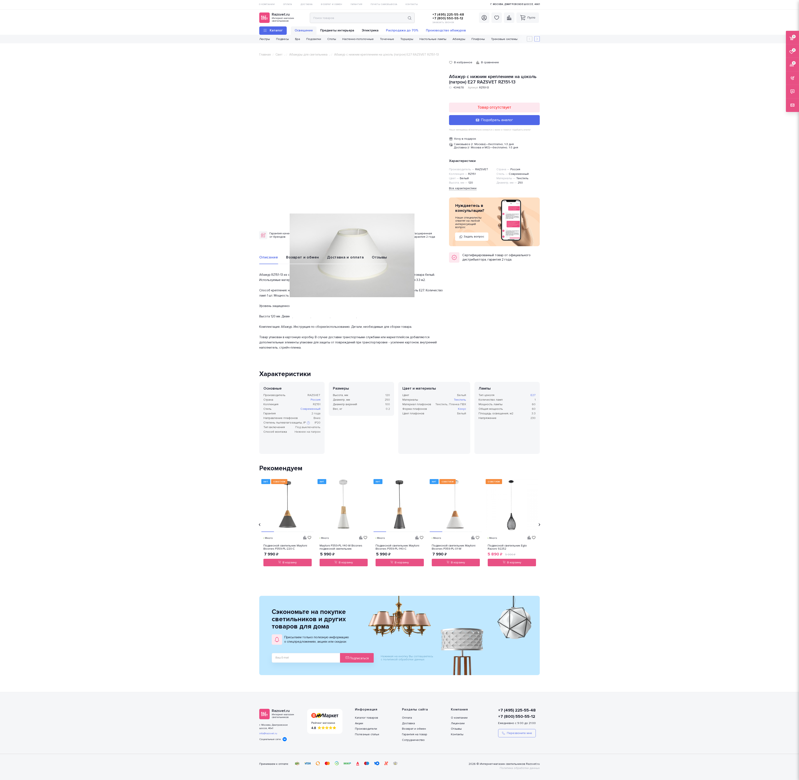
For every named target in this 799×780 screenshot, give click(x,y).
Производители (366, 728)
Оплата (407, 717)
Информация (366, 709)
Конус (462, 409)
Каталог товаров (366, 717)
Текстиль (460, 399)
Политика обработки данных (520, 768)
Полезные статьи (367, 734)
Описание (268, 257)
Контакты (457, 734)
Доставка (408, 723)
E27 (533, 395)
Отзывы (379, 257)
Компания (459, 709)
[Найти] (409, 18)
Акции (359, 723)
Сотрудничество (413, 740)
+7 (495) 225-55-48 (448, 14)
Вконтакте (285, 739)
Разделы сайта (415, 709)
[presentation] (260, 524)
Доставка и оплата (345, 257)
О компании (459, 717)
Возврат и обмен (302, 257)
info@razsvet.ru (268, 733)
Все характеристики (462, 188)
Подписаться (359, 658)
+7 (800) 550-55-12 (447, 18)
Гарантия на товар (414, 734)
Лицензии (458, 723)
